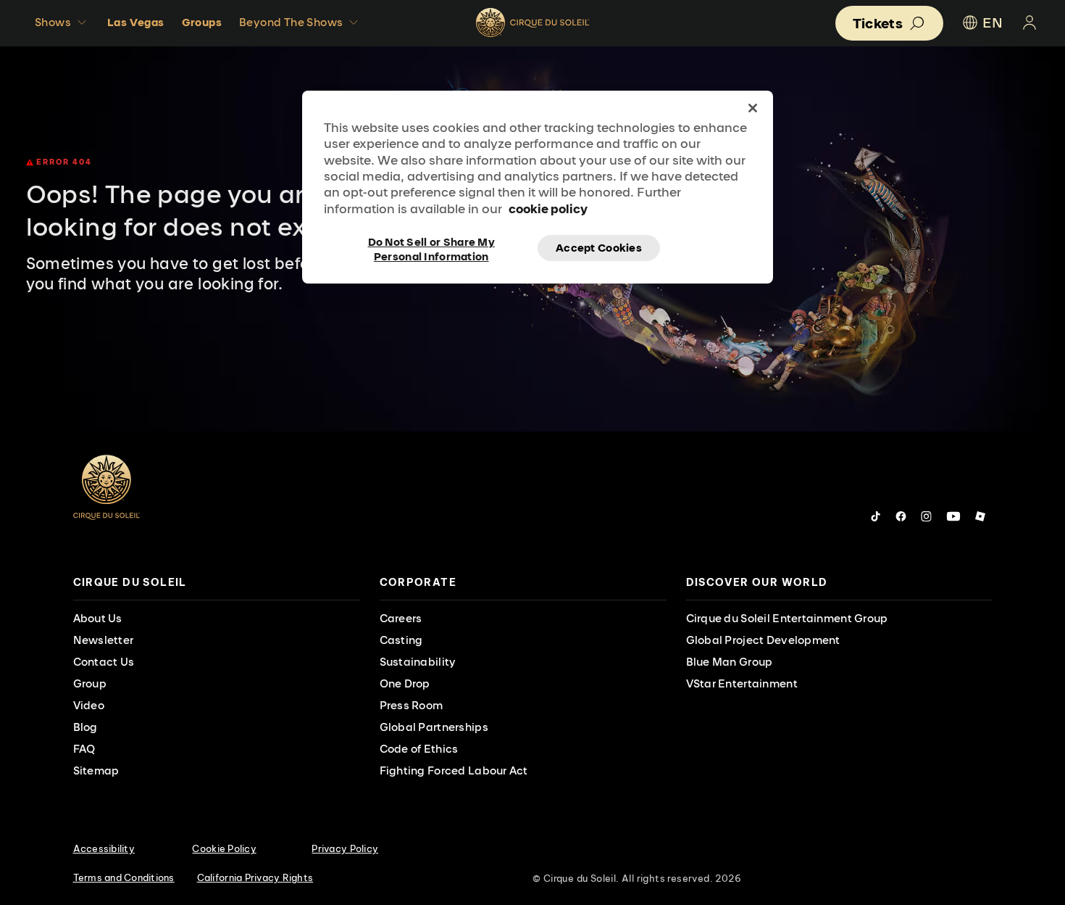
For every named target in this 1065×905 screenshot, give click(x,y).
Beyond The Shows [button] (291, 22)
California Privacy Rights (255, 877)
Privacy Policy (345, 848)
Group (89, 683)
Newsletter (103, 640)
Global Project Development (763, 640)
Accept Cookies (599, 248)
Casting (401, 640)
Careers (401, 618)
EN (992, 22)
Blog (85, 727)
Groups (202, 22)
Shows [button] (53, 22)
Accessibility (104, 848)
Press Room (411, 705)
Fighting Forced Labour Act (454, 770)
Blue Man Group (729, 662)
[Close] (753, 108)
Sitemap (96, 770)
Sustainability (418, 662)
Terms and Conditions (124, 877)
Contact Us (104, 662)
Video (88, 705)
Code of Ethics (419, 749)
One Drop (405, 683)
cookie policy (548, 208)
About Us (97, 618)
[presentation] (216, 582)
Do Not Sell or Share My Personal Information (431, 248)
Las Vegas (135, 22)
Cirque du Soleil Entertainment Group (787, 618)
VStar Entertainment (742, 683)
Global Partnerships (434, 727)
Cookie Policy (224, 848)
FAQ (84, 749)
